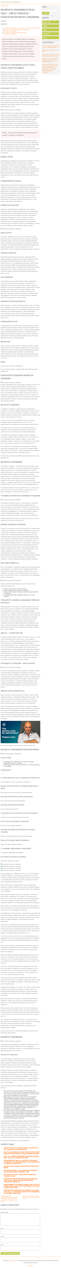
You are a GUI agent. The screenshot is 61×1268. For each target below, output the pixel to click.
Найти (46, 13)
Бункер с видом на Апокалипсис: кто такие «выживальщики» (51, 46)
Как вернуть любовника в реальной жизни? (15, 32)
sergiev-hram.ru (14, 1260)
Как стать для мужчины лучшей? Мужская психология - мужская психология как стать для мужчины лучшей (22, 1152)
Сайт (2, 1245)
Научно (45, 30)
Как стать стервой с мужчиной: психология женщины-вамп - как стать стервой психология (21, 1157)
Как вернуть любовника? (10, 31)
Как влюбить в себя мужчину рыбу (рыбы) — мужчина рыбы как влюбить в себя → (31, 1197)
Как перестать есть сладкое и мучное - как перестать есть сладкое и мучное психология (21, 1148)
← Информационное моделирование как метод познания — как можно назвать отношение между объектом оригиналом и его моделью (9, 1198)
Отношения (46, 33)
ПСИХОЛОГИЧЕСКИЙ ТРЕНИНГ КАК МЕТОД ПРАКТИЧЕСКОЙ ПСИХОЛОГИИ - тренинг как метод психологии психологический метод (20, 1180)
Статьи (45, 37)
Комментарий (4, 1212)
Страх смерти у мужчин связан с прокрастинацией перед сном (51, 55)
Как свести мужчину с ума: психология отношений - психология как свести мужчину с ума (21, 1171)
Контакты (30, 1265)
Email (2, 1236)
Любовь (45, 26)
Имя (2, 1228)
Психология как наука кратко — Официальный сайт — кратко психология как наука (50, 60)
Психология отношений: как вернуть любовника (16, 29)
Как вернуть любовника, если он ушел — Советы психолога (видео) (22, 28)
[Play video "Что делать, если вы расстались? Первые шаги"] (20, 732)
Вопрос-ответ (47, 22)
